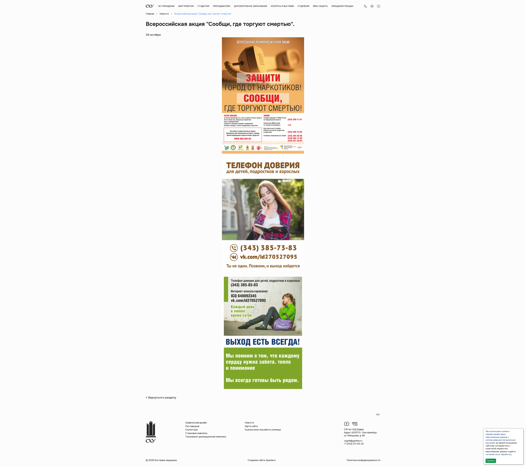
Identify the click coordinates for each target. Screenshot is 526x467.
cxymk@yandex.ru (353, 440)
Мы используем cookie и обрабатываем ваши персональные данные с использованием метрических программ (501, 437)
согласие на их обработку (498, 454)
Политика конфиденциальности (363, 460)
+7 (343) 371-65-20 (354, 443)
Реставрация (192, 426)
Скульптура (191, 429)
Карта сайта (251, 426)
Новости (164, 13)
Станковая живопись (196, 433)
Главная (150, 13)
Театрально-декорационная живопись (205, 436)
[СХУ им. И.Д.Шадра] (150, 6)
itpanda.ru (271, 460)
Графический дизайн (196, 422)
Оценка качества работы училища (263, 429)
